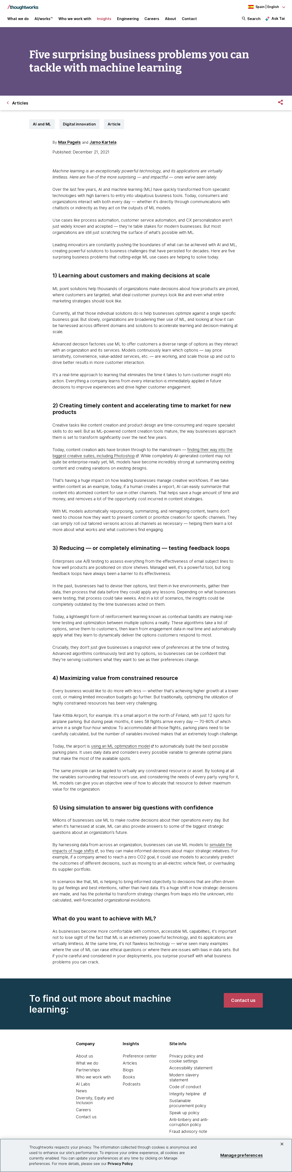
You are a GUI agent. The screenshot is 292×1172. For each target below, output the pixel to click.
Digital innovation (79, 124)
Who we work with (93, 1077)
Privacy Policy (120, 1163)
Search (254, 18)
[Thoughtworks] (22, 5)
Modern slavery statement (184, 1077)
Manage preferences (241, 1155)
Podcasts (132, 1084)
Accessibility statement (191, 1067)
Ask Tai (278, 18)
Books (129, 1077)
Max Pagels (69, 142)
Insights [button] (104, 18)
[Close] (282, 1144)
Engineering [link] (128, 18)
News (81, 1090)
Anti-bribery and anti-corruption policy (189, 1122)
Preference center (140, 1056)
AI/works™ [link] (43, 18)
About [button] (170, 18)
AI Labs (83, 1084)
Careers (83, 1109)
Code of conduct (185, 1086)
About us (84, 1056)
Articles (130, 1063)
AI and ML (42, 124)
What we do (87, 1063)
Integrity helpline (184, 1093)
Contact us (86, 1116)
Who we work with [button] (74, 18)
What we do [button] (18, 18)
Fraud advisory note (188, 1131)
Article (114, 124)
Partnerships (88, 1069)
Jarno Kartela (102, 142)
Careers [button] (151, 18)
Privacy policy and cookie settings (186, 1058)
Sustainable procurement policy (187, 1103)
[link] (243, 1000)
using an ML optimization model (120, 746)
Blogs (128, 1069)
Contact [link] (189, 18)
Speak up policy (184, 1112)
